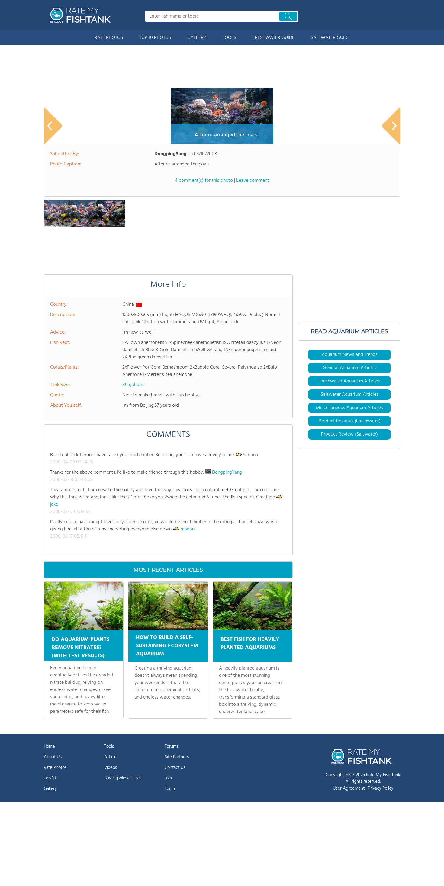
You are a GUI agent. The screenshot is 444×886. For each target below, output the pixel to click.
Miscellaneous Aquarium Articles (349, 408)
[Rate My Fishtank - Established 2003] (81, 15)
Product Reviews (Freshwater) (350, 421)
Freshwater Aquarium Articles (349, 381)
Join (168, 778)
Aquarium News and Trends (350, 355)
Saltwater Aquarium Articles (349, 394)
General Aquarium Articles (349, 368)
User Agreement (349, 788)
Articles (111, 757)
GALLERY (196, 38)
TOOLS (229, 38)
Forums (172, 746)
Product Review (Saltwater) (349, 434)
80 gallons (133, 385)
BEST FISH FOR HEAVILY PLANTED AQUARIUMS (249, 643)
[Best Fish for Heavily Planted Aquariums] (252, 606)
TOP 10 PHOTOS (155, 38)
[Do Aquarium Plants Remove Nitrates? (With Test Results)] (83, 606)
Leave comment (252, 180)
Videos (110, 767)
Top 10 (50, 778)
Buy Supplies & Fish (122, 778)
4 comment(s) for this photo (204, 180)
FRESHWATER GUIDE (273, 38)
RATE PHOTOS (109, 38)
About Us (53, 757)
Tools (109, 746)
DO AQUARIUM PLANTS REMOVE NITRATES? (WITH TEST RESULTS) (80, 647)
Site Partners (177, 757)
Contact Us (175, 767)
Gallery (50, 788)
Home (49, 746)
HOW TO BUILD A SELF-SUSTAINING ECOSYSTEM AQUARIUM (167, 646)
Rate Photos (55, 767)
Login (170, 788)
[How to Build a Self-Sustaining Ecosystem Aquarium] (168, 606)
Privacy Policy (380, 788)
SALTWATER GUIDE (330, 38)
